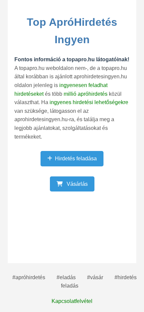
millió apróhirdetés (86, 94)
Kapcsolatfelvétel (72, 301)
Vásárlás (76, 184)
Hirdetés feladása (76, 158)
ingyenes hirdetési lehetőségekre (89, 102)
